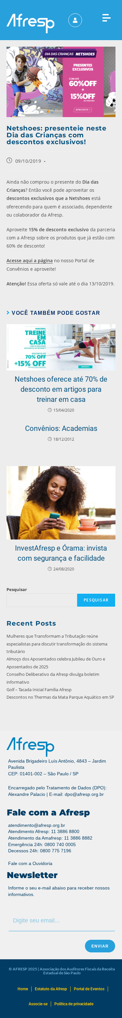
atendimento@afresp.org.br (36, 825)
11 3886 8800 (65, 831)
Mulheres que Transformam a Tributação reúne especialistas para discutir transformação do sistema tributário (57, 643)
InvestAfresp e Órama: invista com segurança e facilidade (61, 553)
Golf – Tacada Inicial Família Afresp (39, 689)
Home (23, 989)
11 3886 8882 (78, 838)
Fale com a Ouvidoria (30, 863)
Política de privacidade (73, 1004)
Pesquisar (17, 589)
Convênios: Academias (61, 428)
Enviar (100, 946)
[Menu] (106, 16)
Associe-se (38, 1004)
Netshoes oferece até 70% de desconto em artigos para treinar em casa (61, 389)
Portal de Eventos (89, 989)
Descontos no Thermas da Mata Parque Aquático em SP (60, 697)
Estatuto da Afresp (51, 989)
